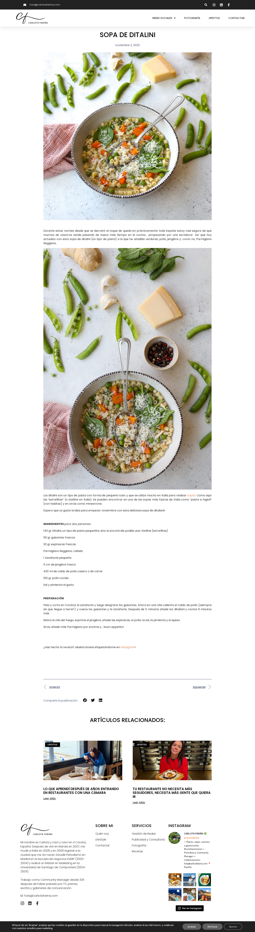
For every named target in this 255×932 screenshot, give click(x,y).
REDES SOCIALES (162, 18)
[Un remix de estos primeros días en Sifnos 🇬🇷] (204, 894)
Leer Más (49, 798)
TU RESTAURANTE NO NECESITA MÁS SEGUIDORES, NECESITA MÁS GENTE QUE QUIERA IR (172, 793)
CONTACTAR (236, 18)
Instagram (128, 647)
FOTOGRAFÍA (192, 18)
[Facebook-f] (37, 903)
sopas (191, 495)
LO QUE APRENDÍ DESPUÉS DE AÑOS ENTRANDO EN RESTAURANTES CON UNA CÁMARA (81, 791)
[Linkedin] (30, 903)
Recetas (137, 851)
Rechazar (212, 926)
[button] (206, 4)
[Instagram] (22, 903)
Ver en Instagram (192, 908)
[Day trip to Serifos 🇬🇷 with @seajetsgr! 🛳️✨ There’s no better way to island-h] (189, 879)
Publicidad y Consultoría (148, 840)
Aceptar (192, 926)
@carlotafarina (191, 837)
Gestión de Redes (144, 834)
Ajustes (233, 926)
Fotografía (139, 845)
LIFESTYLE (214, 18)
